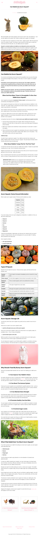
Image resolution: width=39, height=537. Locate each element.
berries (10, 413)
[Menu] (2, 2)
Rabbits (16, 12)
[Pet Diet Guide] (19, 2)
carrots (22, 379)
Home (13, 12)
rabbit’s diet (33, 489)
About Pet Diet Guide (7, 526)
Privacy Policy (32, 526)
